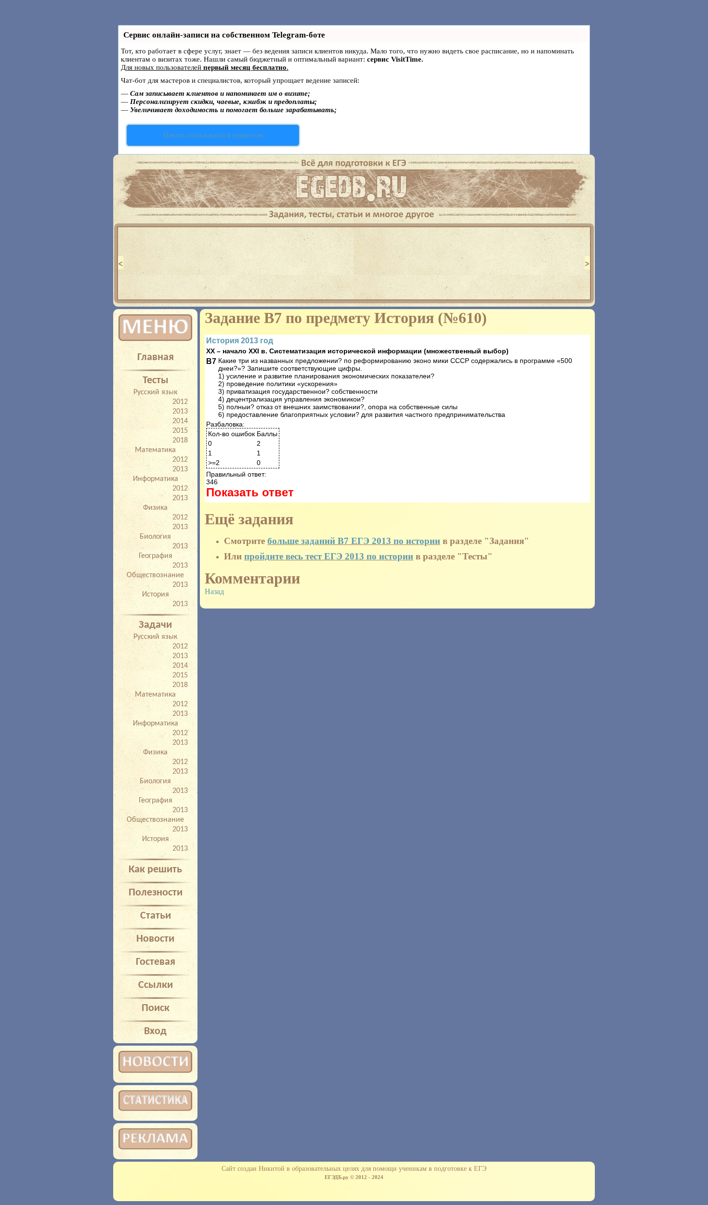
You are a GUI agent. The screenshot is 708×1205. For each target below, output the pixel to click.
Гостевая (155, 962)
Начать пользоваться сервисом (213, 135)
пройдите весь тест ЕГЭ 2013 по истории (328, 556)
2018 (180, 440)
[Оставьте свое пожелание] (354, 211)
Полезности (156, 892)
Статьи (155, 915)
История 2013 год (239, 340)
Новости (155, 939)
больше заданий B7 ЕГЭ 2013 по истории (353, 541)
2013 (180, 411)
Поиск (156, 1008)
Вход (155, 1031)
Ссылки (155, 985)
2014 (180, 421)
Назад (214, 591)
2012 (180, 402)
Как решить (155, 869)
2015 (180, 431)
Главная (155, 357)
